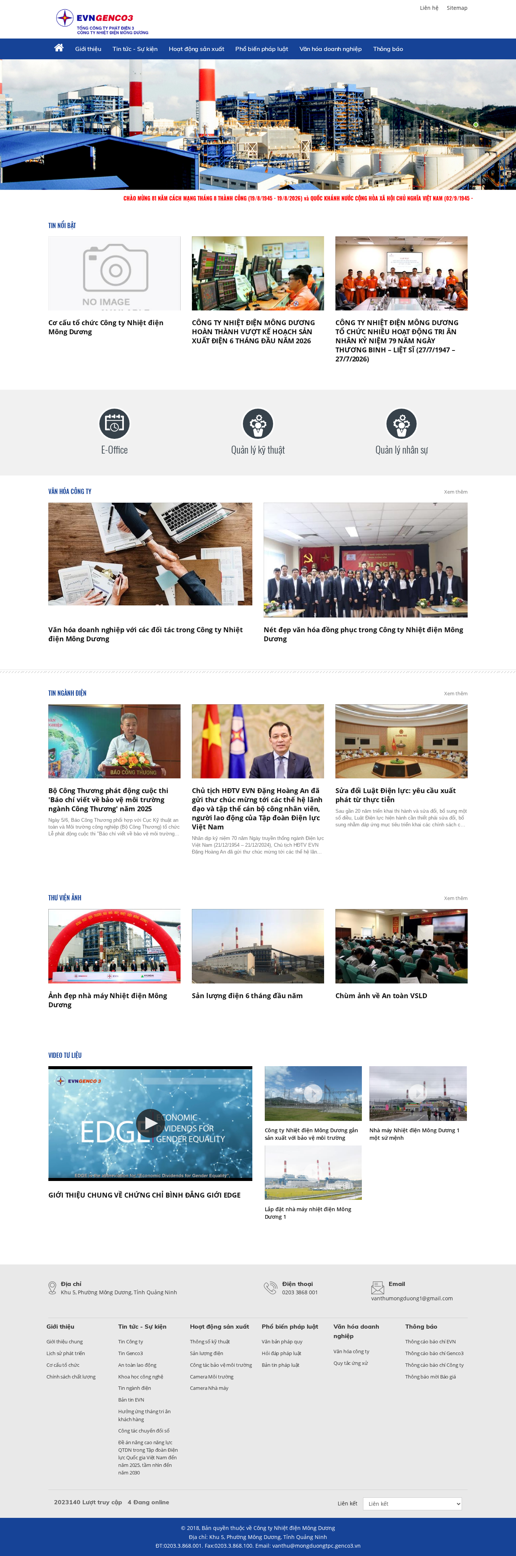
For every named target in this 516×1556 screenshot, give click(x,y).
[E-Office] (114, 424)
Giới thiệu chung (64, 1341)
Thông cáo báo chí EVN (430, 1341)
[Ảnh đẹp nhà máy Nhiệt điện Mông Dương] (114, 946)
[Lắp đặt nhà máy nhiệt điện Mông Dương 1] (313, 1172)
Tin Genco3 (130, 1353)
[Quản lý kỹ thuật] (258, 424)
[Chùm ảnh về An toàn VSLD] (401, 946)
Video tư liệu (65, 1055)
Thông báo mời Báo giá (430, 1376)
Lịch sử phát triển (65, 1353)
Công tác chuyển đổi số (144, 1430)
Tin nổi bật (62, 225)
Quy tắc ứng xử (351, 1363)
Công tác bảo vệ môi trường (221, 1365)
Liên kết (347, 1503)
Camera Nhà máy (209, 1388)
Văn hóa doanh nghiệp (331, 48)
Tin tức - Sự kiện (135, 48)
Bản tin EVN (131, 1399)
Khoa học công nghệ (140, 1376)
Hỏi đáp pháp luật (281, 1353)
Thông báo (388, 48)
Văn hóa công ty (69, 491)
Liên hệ (429, 7)
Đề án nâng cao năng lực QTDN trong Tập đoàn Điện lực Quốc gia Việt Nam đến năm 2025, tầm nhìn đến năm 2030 (148, 1457)
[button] (150, 1123)
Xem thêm (456, 491)
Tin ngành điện (67, 693)
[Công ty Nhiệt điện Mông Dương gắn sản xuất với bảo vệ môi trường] (313, 1093)
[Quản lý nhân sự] (401, 424)
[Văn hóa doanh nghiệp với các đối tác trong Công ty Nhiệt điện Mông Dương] (150, 560)
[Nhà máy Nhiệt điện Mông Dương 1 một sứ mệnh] (418, 1093)
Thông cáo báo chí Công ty (434, 1365)
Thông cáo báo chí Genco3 (434, 1353)
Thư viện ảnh (64, 897)
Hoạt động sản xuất (196, 48)
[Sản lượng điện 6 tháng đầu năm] (258, 946)
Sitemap (457, 7)
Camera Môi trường (211, 1376)
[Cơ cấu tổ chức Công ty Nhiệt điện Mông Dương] (114, 273)
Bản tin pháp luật (281, 1365)
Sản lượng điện (206, 1353)
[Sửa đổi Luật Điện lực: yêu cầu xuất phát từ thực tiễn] (401, 741)
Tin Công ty (130, 1341)
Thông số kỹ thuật (210, 1341)
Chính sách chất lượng (71, 1376)
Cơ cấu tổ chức (62, 1365)
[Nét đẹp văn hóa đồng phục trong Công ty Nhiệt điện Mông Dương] (366, 560)
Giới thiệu (88, 48)
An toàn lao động (137, 1365)
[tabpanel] (258, 125)
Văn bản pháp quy (282, 1341)
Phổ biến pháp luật (261, 48)
